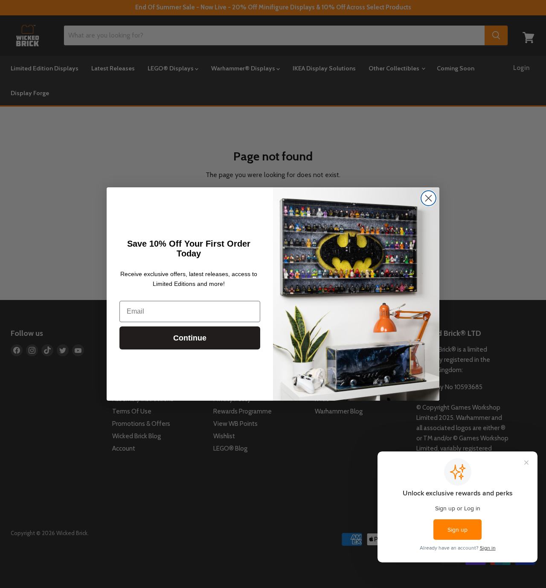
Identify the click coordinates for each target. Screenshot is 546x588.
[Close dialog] (428, 198)
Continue (189, 338)
